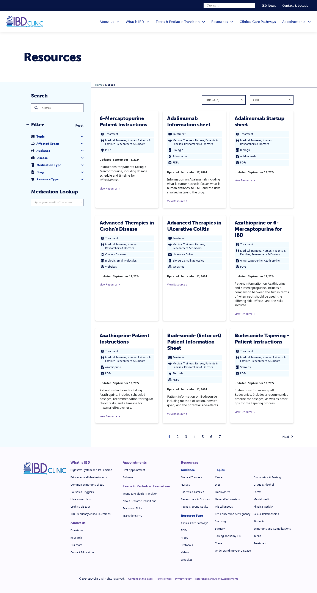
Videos (185, 552)
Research (76, 538)
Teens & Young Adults (194, 506)
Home (99, 85)
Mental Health (262, 499)
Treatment (260, 543)
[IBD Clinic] (24, 21)
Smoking (220, 521)
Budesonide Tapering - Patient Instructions (262, 338)
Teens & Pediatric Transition (146, 486)
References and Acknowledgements (216, 578)
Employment (222, 492)
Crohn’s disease (81, 506)
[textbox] (57, 202)
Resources (189, 462)
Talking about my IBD (228, 536)
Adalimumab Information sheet (188, 121)
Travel (219, 543)
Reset (79, 125)
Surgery (220, 528)
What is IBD (80, 462)
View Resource (109, 188)
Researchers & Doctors (195, 499)
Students (259, 521)
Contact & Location (296, 5)
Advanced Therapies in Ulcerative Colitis (194, 226)
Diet (217, 484)
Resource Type (192, 516)
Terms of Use (164, 578)
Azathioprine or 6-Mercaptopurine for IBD (258, 229)
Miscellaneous (224, 506)
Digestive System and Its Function (91, 470)
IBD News (269, 5)
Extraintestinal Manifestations (89, 477)
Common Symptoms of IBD (87, 484)
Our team (76, 545)
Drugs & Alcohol (264, 484)
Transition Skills (132, 508)
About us (78, 523)
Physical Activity (263, 506)
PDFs (184, 530)
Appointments (135, 462)
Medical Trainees (191, 477)
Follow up (129, 477)
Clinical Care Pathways (194, 523)
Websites (187, 560)
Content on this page (140, 578)
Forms (258, 492)
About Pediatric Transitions (139, 501)
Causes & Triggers (82, 492)
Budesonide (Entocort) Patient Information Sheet (194, 341)
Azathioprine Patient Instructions (124, 338)
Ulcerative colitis (81, 499)
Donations (77, 530)
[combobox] (57, 202)
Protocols (187, 545)
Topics (220, 470)
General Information (227, 499)
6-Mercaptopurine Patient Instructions (123, 121)
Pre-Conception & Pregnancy (232, 514)
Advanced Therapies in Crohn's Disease (127, 226)
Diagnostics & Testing (267, 477)
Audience (188, 470)
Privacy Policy (183, 578)
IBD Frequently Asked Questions (91, 514)
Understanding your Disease (233, 550)
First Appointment (134, 470)
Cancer (219, 477)
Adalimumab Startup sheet (259, 121)
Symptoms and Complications (272, 528)
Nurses (185, 484)
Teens (257, 536)
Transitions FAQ (133, 516)
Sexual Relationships (266, 514)
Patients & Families (192, 492)
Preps (184, 538)
